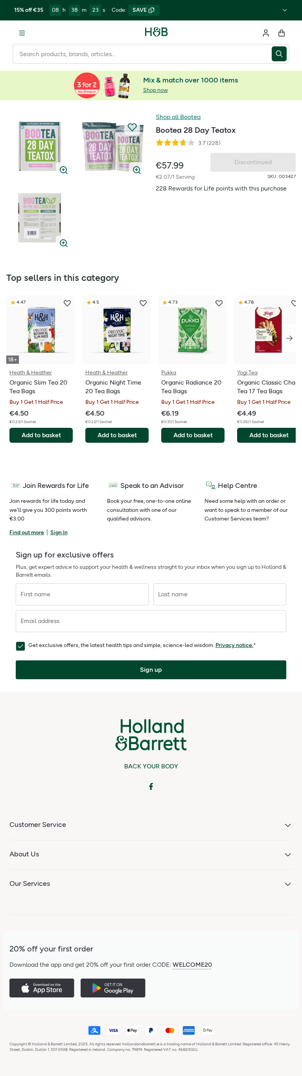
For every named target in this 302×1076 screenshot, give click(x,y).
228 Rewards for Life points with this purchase (221, 188)
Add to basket (41, 435)
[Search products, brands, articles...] (280, 54)
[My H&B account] (266, 33)
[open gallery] (40, 146)
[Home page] (156, 33)
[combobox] (142, 54)
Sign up (151, 669)
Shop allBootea (178, 117)
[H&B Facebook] (151, 786)
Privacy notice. (234, 645)
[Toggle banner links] (285, 10)
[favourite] (67, 303)
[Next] (289, 338)
